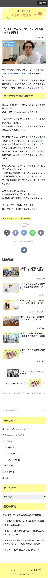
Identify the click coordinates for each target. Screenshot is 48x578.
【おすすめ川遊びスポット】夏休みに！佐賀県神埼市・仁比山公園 (23, 523)
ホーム (12, 570)
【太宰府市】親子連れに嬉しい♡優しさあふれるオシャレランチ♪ (23, 533)
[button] (41, 233)
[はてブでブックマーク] (24, 233)
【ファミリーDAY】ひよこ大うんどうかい (20, 550)
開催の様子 (26, 218)
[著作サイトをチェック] (24, 250)
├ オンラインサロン (12, 218)
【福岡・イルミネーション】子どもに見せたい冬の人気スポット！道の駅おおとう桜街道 (23, 542)
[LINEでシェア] (32, 233)
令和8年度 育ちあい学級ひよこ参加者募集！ (22, 515)
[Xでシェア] (7, 233)
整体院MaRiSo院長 (17, 73)
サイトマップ (35, 570)
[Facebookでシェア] (15, 233)
